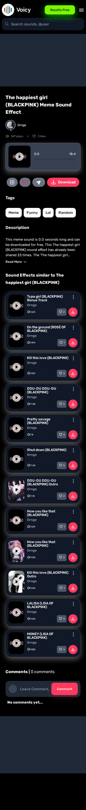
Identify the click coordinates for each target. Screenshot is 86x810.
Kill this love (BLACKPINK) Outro (47, 574)
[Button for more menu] (73, 297)
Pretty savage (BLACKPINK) (38, 421)
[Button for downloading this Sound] (73, 312)
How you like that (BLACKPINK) (41, 513)
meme (13, 212)
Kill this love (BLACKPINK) (47, 358)
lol (48, 212)
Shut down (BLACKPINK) (46, 450)
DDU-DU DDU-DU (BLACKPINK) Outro (42, 482)
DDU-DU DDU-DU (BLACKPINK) (41, 390)
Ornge (32, 305)
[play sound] (19, 156)
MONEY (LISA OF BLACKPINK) (40, 635)
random (65, 212)
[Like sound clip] (25, 182)
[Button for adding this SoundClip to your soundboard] (12, 182)
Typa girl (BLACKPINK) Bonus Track (45, 298)
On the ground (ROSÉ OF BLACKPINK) (46, 329)
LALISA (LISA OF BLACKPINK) (40, 605)
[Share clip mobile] (38, 182)
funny (32, 212)
